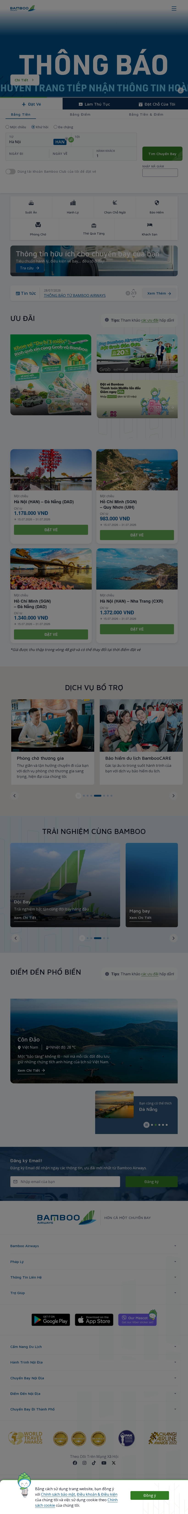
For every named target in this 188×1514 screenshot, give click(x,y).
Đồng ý (150, 1495)
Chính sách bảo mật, (58, 1494)
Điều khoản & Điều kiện (97, 1494)
